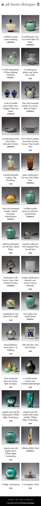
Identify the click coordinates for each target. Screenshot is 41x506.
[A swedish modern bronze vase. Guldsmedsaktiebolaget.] (30, 366)
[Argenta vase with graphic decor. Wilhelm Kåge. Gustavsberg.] (11, 435)
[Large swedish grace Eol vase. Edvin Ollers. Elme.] (30, 162)
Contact (11, 500)
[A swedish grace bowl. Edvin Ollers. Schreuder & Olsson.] (11, 126)
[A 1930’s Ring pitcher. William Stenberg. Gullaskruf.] (11, 57)
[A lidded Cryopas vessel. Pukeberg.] (11, 24)
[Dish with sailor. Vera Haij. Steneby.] (30, 332)
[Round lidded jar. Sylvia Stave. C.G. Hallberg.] (11, 332)
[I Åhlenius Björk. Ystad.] (30, 435)
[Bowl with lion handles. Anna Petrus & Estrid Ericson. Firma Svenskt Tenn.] (30, 126)
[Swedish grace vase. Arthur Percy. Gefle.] (11, 301)
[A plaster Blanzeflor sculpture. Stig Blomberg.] (11, 162)
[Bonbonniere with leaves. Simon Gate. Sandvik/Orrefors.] (11, 265)
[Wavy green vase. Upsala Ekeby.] (30, 301)
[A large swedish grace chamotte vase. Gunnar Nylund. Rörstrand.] (30, 265)
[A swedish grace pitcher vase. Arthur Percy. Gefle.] (30, 57)
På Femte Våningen (27, 503)
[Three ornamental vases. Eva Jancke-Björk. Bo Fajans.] (11, 366)
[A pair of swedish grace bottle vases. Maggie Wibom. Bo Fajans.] (11, 90)
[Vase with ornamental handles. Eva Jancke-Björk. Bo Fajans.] (30, 90)
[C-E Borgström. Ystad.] (30, 472)
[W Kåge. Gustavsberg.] (11, 472)
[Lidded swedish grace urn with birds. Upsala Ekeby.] (11, 231)
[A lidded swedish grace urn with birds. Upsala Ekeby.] (30, 196)
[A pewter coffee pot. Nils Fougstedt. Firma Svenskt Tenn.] (30, 231)
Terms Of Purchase (26, 500)
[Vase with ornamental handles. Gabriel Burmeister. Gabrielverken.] (11, 196)
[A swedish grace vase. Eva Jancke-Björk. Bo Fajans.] (30, 24)
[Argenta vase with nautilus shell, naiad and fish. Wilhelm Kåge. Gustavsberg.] (30, 399)
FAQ (17, 500)
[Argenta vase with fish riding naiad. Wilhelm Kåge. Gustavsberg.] (11, 399)
